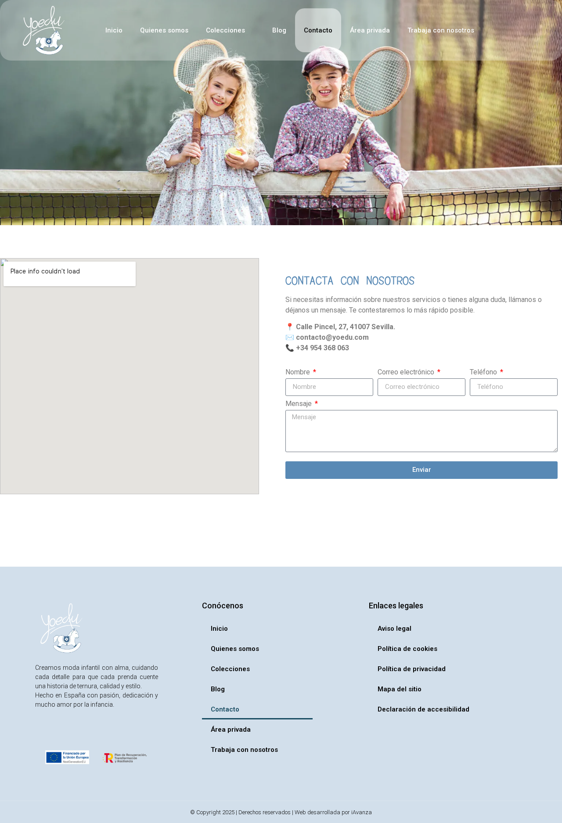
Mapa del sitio (400, 689)
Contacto (318, 30)
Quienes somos (164, 30)
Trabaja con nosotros (440, 30)
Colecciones (225, 30)
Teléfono (484, 372)
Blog (279, 30)
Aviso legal (394, 629)
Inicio (113, 30)
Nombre (298, 372)
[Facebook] (62, 732)
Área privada (370, 30)
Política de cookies (407, 649)
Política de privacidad (412, 669)
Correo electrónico (407, 372)
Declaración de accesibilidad (423, 709)
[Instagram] (42, 732)
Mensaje (299, 404)
